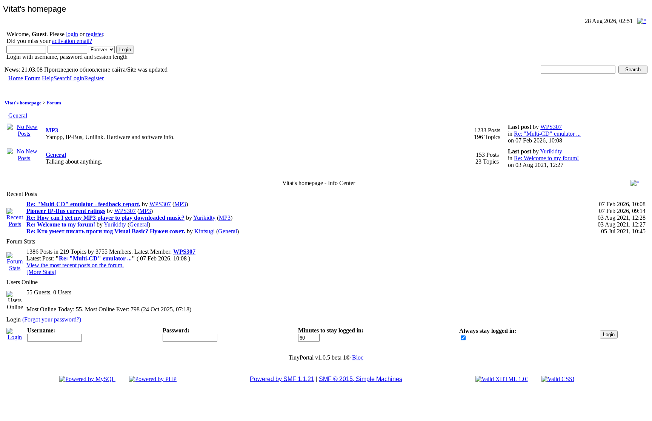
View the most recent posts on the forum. (75, 265)
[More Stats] (41, 272)
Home (15, 78)
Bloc (357, 357)
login (72, 34)
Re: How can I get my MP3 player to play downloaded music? (105, 217)
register (94, 34)
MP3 (52, 130)
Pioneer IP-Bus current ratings (65, 211)
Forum (32, 78)
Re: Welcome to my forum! (546, 158)
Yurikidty (551, 151)
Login (77, 78)
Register (94, 78)
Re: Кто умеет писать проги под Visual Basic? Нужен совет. (105, 231)
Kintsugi (204, 231)
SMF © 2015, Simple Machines (360, 379)
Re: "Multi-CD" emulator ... (547, 133)
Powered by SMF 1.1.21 (282, 379)
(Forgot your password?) (51, 319)
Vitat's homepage (23, 103)
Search (62, 78)
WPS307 (551, 127)
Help (48, 78)
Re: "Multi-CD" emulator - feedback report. (83, 204)
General (17, 115)
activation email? (72, 41)
